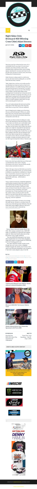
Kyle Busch (22, 257)
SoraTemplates (17, 482)
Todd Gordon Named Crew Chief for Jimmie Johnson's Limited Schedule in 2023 (18, 284)
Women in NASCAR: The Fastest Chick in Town (17, 305)
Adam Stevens (20, 255)
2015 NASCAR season (10, 255)
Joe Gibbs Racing (13, 257)
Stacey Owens (13, 259)
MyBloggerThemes (18, 486)
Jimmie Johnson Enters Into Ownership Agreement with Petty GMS (17, 327)
